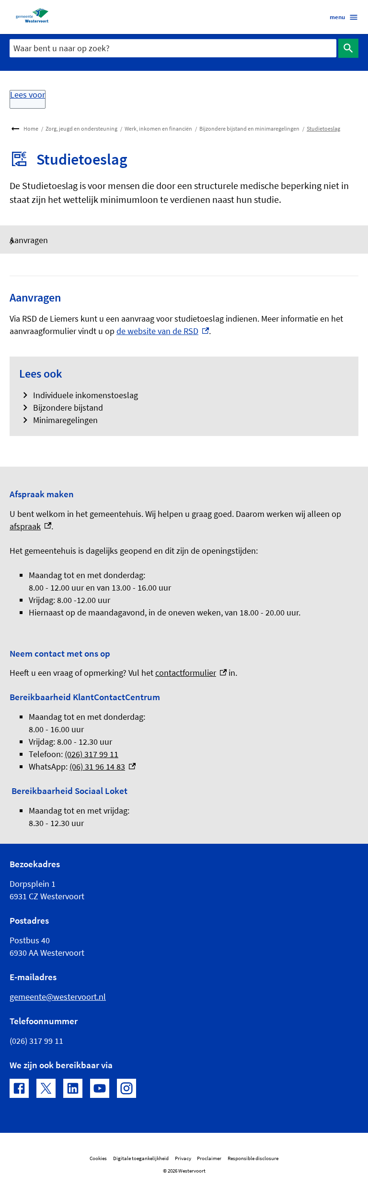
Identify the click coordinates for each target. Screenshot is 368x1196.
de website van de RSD (162, 330)
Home (30, 128)
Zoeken (348, 48)
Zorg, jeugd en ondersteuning (81, 128)
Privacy (183, 1158)
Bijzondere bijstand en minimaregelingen (249, 128)
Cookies (98, 1158)
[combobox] (173, 48)
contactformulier (191, 672)
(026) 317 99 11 (91, 754)
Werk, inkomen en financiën (158, 128)
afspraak (30, 526)
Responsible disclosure (253, 1158)
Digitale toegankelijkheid (141, 1158)
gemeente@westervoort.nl (58, 996)
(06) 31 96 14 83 (102, 766)
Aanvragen (29, 240)
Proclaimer (209, 1158)
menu (337, 17)
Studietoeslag (323, 128)
